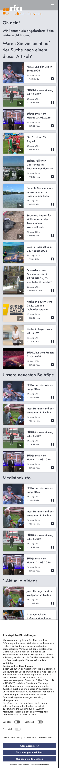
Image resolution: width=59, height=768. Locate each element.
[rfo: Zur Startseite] (22, 10)
